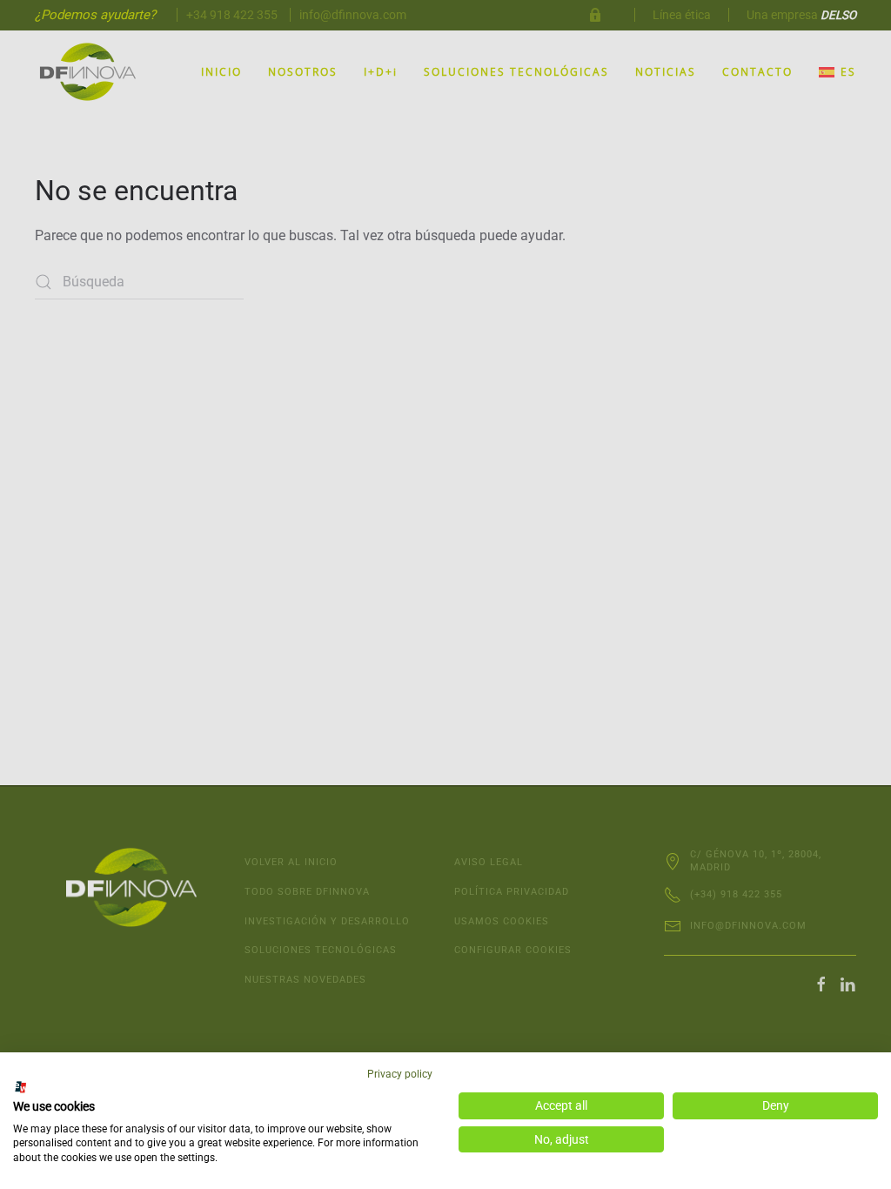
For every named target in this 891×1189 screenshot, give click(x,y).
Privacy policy (399, 1074)
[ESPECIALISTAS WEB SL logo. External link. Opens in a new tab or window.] (21, 1087)
